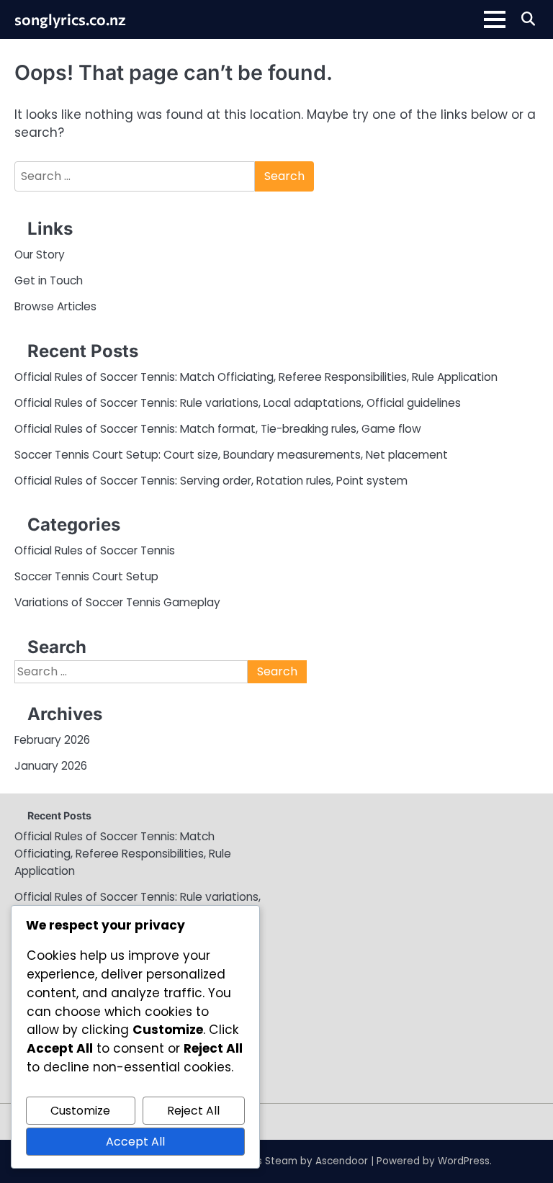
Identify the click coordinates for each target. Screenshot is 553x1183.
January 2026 (50, 765)
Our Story (39, 254)
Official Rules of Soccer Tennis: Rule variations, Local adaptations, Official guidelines (237, 402)
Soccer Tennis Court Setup (86, 576)
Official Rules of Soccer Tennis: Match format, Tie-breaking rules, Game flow (217, 428)
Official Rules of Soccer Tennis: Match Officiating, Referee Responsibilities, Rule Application (256, 376)
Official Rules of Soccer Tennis (94, 550)
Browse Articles (55, 306)
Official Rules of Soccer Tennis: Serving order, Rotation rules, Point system (211, 480)
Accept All (135, 1141)
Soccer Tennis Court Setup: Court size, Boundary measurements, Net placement (231, 454)
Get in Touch (48, 280)
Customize (80, 1110)
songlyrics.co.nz (70, 18)
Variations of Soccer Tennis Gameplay (117, 602)
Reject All (193, 1110)
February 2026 (52, 739)
